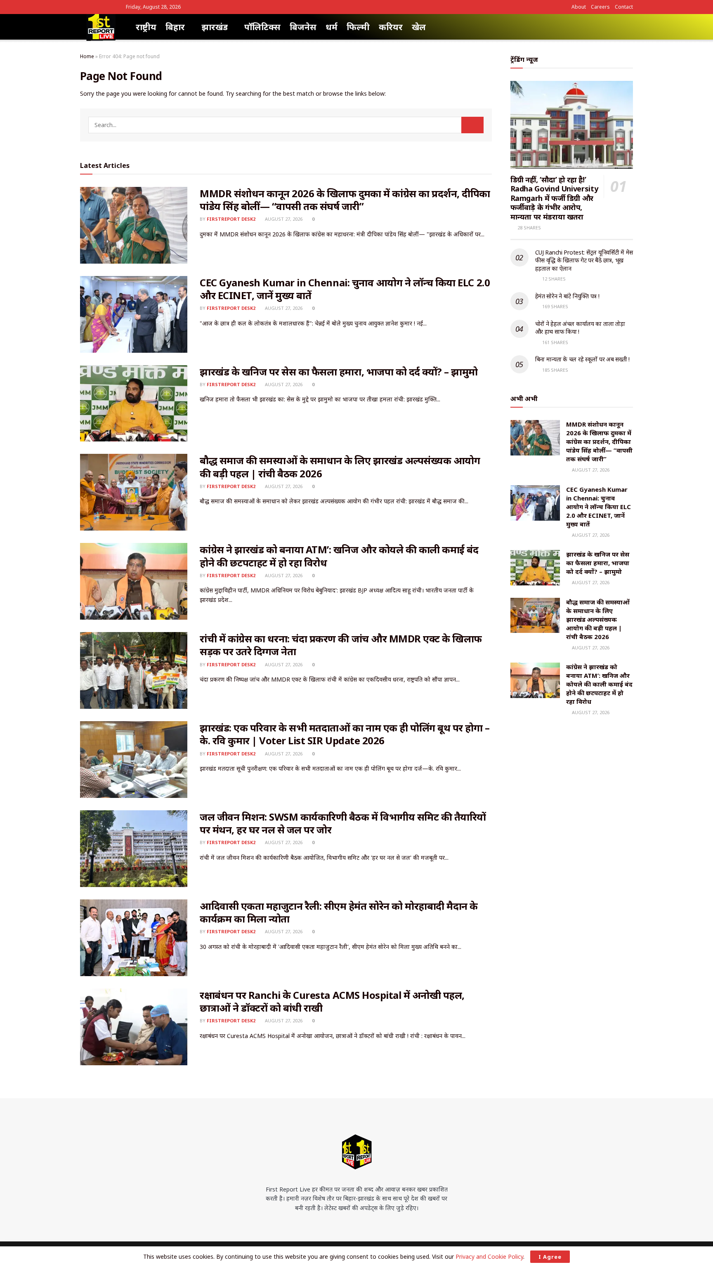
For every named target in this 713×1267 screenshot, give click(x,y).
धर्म (332, 27)
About (578, 6)
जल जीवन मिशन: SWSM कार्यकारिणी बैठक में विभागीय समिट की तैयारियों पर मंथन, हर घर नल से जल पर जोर (343, 823)
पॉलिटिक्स (262, 27)
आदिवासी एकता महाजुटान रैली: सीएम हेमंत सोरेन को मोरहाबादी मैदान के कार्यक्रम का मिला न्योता (339, 912)
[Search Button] (472, 125)
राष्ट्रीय (146, 27)
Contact (624, 6)
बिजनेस (303, 27)
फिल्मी (358, 27)
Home (87, 56)
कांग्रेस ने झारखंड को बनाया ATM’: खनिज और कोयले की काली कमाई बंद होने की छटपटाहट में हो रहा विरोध (339, 556)
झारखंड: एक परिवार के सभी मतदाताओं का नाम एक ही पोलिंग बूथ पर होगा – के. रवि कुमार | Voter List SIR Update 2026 (344, 734)
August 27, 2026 (283, 219)
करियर (391, 27)
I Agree (550, 1256)
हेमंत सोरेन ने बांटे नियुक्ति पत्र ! (567, 296)
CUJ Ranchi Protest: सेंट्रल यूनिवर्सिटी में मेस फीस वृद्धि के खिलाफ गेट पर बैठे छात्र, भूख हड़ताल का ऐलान (584, 260)
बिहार (175, 27)
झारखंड (214, 27)
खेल (419, 27)
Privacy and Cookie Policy (489, 1256)
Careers (600, 6)
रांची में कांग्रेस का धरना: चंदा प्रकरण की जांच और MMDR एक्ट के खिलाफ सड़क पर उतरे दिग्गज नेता (341, 645)
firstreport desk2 (231, 219)
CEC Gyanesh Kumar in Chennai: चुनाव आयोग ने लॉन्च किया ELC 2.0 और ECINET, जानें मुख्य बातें (345, 289)
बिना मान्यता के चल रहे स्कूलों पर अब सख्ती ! (582, 359)
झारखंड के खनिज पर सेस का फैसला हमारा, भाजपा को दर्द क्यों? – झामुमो (339, 371)
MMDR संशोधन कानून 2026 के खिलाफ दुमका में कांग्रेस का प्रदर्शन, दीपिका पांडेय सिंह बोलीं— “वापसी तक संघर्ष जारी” (345, 199)
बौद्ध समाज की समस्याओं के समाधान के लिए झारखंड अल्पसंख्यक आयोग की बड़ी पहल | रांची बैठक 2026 (340, 466)
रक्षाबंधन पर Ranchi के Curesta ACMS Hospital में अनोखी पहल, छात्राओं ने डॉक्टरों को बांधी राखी (332, 1001)
